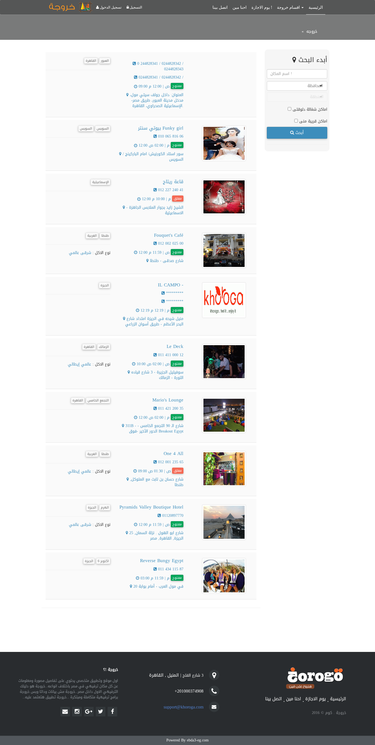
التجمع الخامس (98, 400)
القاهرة (91, 61)
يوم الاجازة (315, 699)
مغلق (178, 199)
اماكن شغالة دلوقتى (309, 109)
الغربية (92, 236)
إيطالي (74, 364)
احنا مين (240, 7)
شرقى (85, 252)
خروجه (311, 31)
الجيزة (104, 285)
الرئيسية (316, 7)
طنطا (105, 236)
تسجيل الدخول (110, 7)
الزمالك (104, 347)
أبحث (299, 132)
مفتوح (177, 86)
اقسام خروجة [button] (289, 7)
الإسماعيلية (100, 182)
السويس (86, 128)
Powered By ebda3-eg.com (187, 740)
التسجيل (135, 7)
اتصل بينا (220, 7)
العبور (105, 61)
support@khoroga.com (183, 707)
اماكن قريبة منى (312, 121)
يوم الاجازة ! (261, 7)
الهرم (105, 507)
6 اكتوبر (103, 561)
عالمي (74, 252)
